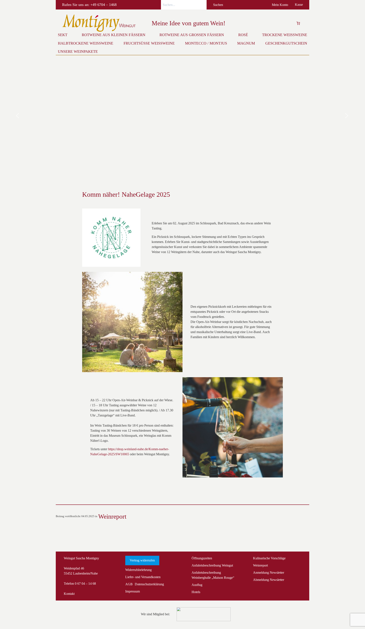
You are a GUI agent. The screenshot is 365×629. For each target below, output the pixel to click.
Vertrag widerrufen (142, 560)
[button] (17, 115)
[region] (182, 115)
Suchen (218, 5)
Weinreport (112, 516)
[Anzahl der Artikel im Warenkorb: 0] (298, 23)
